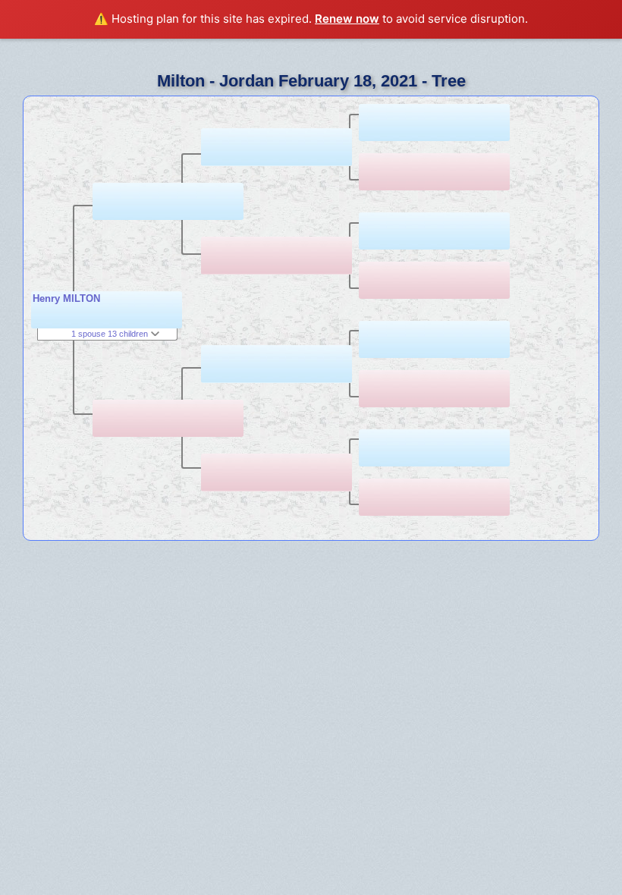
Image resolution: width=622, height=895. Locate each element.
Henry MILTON (66, 298)
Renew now (347, 18)
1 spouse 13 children (110, 333)
